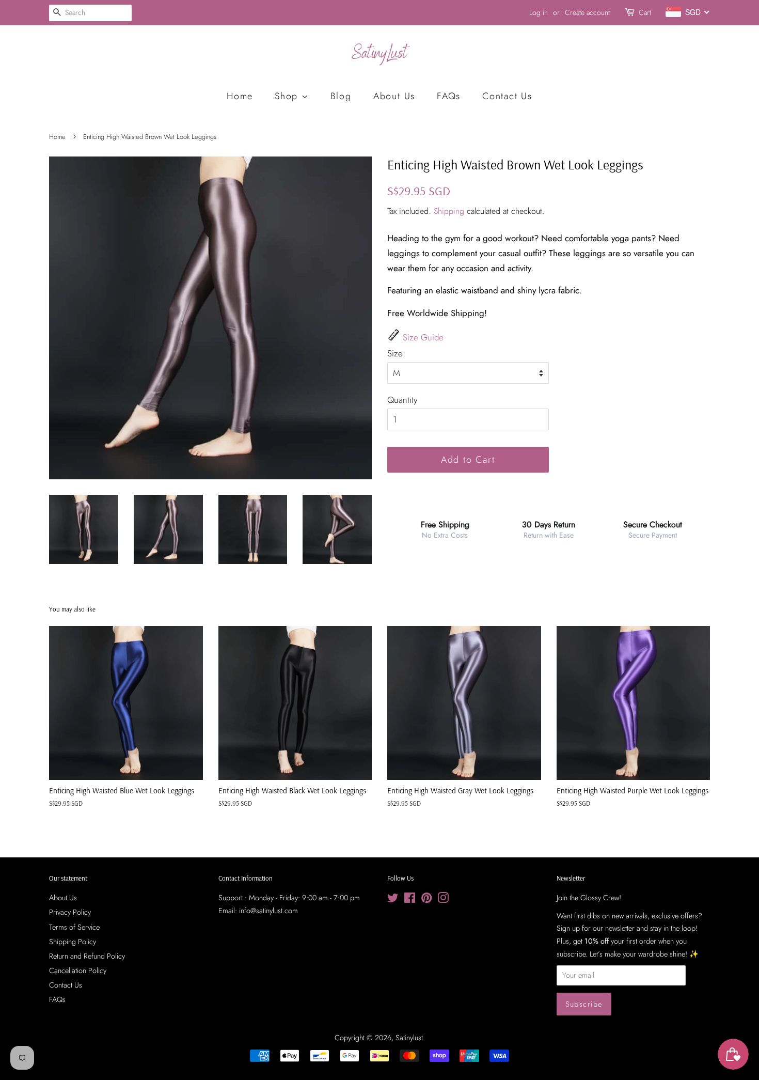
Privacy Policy (70, 912)
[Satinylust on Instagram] (443, 900)
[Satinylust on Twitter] (393, 900)
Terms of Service (74, 927)
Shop (288, 96)
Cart (645, 12)
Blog (341, 96)
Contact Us (507, 96)
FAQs (449, 96)
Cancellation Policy (77, 970)
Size (395, 353)
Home (240, 96)
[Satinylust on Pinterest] (426, 900)
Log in (538, 12)
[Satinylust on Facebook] (410, 900)
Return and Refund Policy (87, 956)
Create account (587, 12)
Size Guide (423, 337)
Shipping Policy (72, 941)
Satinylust (409, 1037)
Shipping (449, 211)
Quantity (402, 400)
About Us (394, 96)
